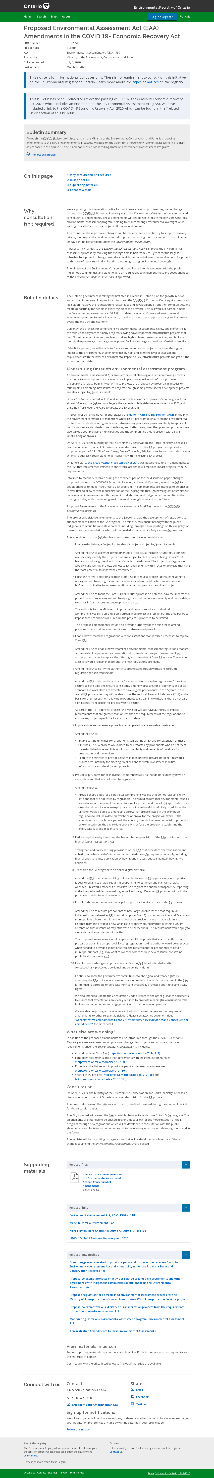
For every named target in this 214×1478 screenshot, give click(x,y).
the (113, 462)
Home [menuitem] (28, 16)
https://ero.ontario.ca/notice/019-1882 (129, 1075)
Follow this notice (44, 154)
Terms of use (77, 1472)
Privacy (63, 1472)
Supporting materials (84, 185)
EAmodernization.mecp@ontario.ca (95, 1405)
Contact (41, 1472)
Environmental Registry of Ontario (162, 7)
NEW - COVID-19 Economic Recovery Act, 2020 (99, 1238)
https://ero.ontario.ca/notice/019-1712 (134, 1053)
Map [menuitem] (54, 16)
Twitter (141, 1404)
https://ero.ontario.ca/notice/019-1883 (100, 1079)
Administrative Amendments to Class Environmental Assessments (113, 1331)
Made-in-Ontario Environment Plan (151, 414)
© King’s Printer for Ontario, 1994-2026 (169, 1473)
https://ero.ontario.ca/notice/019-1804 (101, 1070)
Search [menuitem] (41, 16)
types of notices (146, 82)
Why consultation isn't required (90, 175)
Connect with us (80, 190)
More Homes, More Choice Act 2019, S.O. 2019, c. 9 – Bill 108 (108, 1231)
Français (185, 16)
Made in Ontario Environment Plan (92, 1223)
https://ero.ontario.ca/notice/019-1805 (101, 1062)
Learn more (30, 1455)
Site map (53, 1472)
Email (139, 1390)
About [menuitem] (66, 16)
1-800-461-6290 (82, 1398)
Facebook (142, 1397)
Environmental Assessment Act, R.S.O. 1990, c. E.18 (102, 1215)
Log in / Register (162, 17)
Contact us (116, 1451)
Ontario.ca (29, 1472)
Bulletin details (80, 180)
